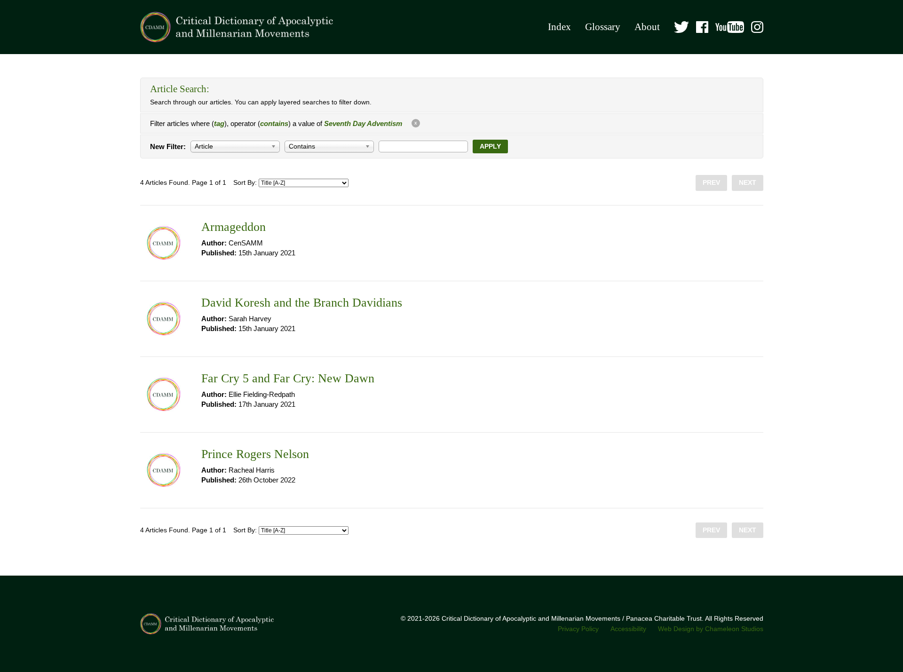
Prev (711, 182)
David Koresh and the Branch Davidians (301, 302)
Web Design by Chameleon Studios (710, 628)
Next (747, 182)
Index (559, 26)
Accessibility (628, 628)
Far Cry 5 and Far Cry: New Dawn (287, 378)
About (647, 26)
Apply (490, 146)
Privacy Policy (578, 628)
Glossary (602, 26)
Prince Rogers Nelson (255, 454)
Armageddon (233, 227)
